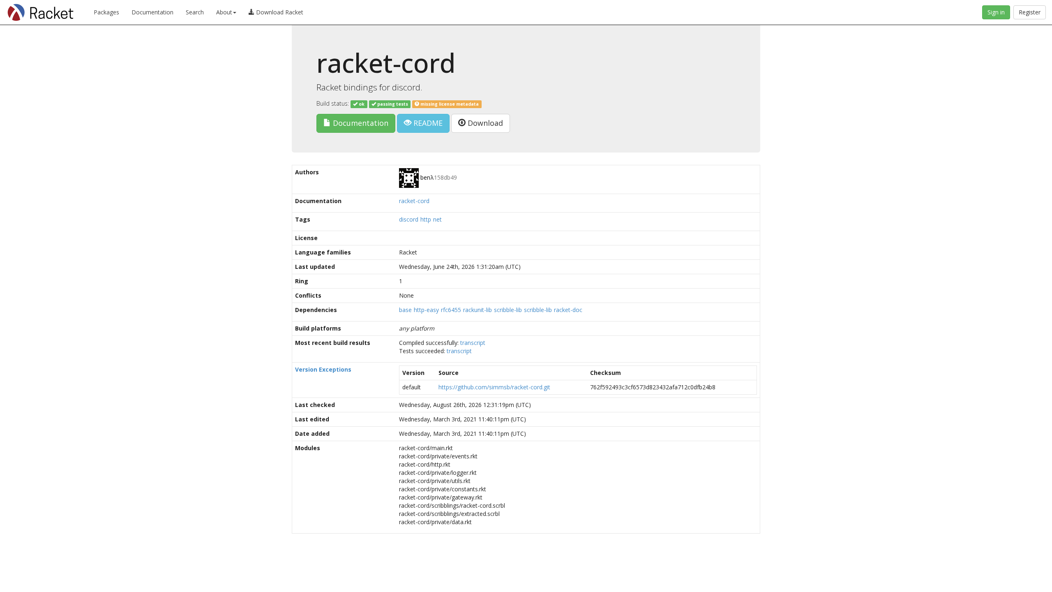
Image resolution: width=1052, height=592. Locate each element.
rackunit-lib (477, 310)
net (437, 219)
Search (195, 12)
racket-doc (568, 310)
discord (408, 219)
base (405, 310)
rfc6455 (451, 310)
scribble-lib (508, 310)
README (427, 123)
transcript (472, 343)
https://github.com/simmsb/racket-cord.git (494, 387)
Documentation (152, 12)
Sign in (996, 12)
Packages (106, 12)
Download (484, 123)
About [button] (224, 12)
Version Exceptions (323, 369)
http (425, 219)
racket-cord (414, 201)
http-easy (426, 310)
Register (1029, 12)
